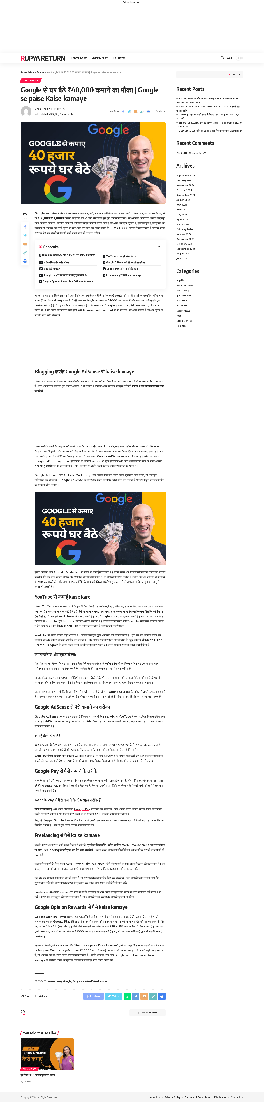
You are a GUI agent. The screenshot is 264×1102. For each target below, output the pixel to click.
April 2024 (182, 219)
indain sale (182, 300)
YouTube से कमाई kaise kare (121, 256)
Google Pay (82, 809)
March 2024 (183, 224)
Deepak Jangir (42, 108)
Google (67, 981)
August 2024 (183, 199)
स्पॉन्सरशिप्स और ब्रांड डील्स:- (57, 262)
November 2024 (185, 185)
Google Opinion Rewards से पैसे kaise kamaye (68, 281)
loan (179, 315)
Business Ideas (184, 285)
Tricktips (181, 325)
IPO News (181, 305)
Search (236, 74)
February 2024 (184, 229)
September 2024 (185, 195)
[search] (222, 58)
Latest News (183, 310)
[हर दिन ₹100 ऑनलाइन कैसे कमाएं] (47, 1054)
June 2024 (182, 209)
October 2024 (184, 190)
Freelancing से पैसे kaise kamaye (124, 275)
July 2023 (181, 258)
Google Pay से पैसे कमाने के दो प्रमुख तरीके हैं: (65, 275)
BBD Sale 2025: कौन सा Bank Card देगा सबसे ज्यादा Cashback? (210, 130)
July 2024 (181, 204)
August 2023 (183, 253)
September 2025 (185, 175)
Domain (87, 446)
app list (180, 280)
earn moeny (55, 981)
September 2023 (185, 248)
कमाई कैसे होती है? (52, 268)
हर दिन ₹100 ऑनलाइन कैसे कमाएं (38, 1075)
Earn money (31, 80)
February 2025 (184, 180)
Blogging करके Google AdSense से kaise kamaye (68, 254)
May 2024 (181, 214)
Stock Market (184, 320)
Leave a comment (149, 1012)
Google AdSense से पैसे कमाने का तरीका (125, 262)
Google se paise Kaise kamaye (90, 981)
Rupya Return (43, 58)
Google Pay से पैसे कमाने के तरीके (122, 268)
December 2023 (185, 238)
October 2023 (184, 243)
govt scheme (183, 295)
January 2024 (183, 234)
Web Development (135, 845)
